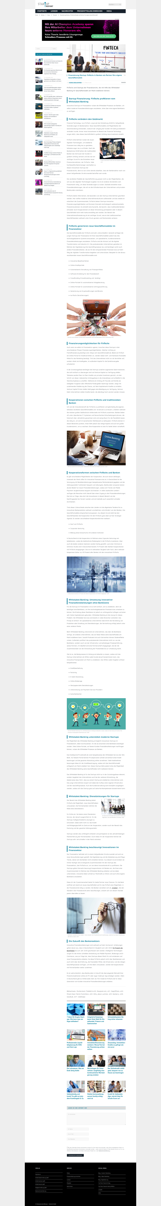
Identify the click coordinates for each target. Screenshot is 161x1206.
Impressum (38, 1174)
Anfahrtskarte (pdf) (40, 1184)
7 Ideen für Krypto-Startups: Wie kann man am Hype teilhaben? (76, 1019)
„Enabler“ (115, 888)
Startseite (42, 11)
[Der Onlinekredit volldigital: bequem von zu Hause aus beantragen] (117, 1061)
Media (109, 11)
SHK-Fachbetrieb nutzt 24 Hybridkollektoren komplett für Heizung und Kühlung (53, 192)
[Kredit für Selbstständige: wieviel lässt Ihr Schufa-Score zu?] (117, 1086)
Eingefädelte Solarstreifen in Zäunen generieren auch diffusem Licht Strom (52, 80)
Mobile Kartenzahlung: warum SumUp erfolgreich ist (95, 1096)
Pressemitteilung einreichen (89, 11)
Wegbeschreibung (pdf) (41, 1187)
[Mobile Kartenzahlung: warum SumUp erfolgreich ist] (96, 1086)
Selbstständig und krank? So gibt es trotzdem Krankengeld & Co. (75, 1096)
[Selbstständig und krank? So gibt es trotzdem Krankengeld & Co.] (76, 1086)
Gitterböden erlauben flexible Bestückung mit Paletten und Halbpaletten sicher (51, 134)
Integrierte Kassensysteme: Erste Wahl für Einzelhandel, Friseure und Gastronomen (96, 1020)
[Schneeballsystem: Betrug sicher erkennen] (117, 1009)
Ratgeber (69, 1183)
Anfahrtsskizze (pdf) (40, 1181)
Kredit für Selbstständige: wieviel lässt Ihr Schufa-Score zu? (115, 1096)
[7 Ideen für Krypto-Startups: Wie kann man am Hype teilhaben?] (76, 1009)
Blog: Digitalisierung (103, 1179)
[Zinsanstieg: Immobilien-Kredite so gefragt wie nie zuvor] (117, 1035)
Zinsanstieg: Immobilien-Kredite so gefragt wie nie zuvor (116, 1045)
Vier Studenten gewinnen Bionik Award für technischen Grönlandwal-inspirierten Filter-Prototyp (53, 71)
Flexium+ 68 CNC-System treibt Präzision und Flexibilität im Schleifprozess (51, 116)
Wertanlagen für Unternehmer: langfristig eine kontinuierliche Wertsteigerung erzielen (96, 1071)
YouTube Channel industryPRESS (106, 1186)
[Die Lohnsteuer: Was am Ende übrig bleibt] (76, 1061)
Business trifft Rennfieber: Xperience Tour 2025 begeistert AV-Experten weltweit (52, 163)
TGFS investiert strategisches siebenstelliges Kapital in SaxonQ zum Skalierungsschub (53, 125)
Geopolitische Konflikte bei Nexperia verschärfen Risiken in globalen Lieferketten (52, 107)
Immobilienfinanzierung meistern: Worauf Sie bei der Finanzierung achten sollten (96, 1046)
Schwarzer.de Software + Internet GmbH (46, 1204)
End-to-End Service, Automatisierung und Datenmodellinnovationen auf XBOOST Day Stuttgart (52, 183)
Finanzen (123, 82)
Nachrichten (67, 11)
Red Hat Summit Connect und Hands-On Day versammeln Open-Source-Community (53, 62)
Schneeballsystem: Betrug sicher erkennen (116, 1018)
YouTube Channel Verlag (104, 1183)
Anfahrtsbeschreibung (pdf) (42, 1177)
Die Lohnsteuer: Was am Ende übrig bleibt (75, 1069)
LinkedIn (100, 1189)
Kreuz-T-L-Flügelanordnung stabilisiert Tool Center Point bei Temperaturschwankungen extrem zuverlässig (53, 173)
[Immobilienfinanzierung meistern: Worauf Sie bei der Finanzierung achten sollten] (96, 1035)
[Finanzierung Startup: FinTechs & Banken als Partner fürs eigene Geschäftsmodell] (96, 58)
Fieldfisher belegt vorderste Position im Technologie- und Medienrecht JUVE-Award (53, 154)
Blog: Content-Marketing (104, 1173)
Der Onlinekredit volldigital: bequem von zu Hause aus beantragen (116, 1070)
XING (99, 1193)
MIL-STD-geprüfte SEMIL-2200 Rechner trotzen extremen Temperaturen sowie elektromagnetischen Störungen (53, 98)
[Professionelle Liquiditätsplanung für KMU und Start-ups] (76, 1035)
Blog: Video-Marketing (103, 1176)
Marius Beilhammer (75, 82)
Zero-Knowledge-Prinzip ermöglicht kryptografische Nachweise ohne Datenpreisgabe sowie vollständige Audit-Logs (52, 144)
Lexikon (54, 11)
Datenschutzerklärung (104, 1150)
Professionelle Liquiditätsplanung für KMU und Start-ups (75, 1045)
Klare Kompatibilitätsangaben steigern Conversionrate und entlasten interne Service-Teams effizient (52, 89)
